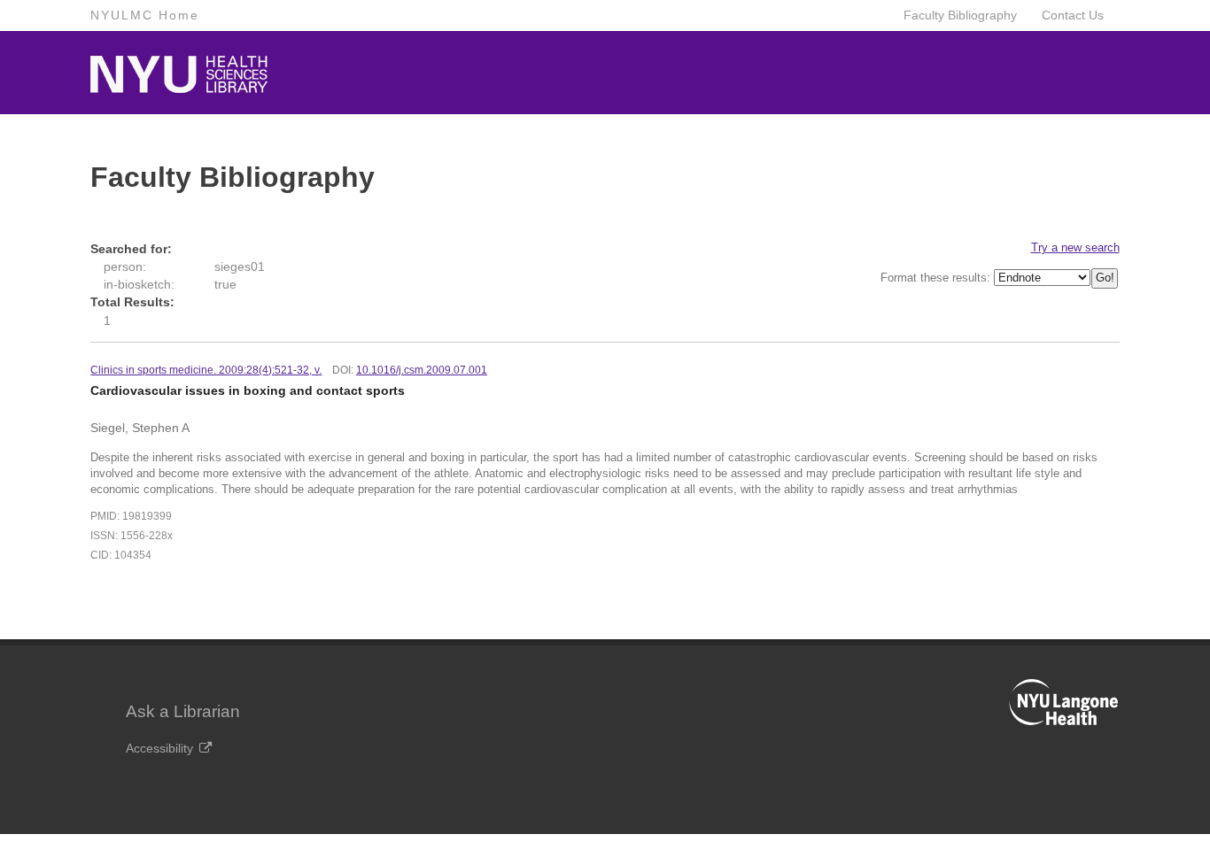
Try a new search (1075, 247)
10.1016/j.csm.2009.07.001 (421, 370)
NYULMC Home (144, 15)
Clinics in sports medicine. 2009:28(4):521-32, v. (206, 370)
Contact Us (1073, 15)
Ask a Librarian (183, 711)
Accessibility (159, 748)
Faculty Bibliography (960, 15)
